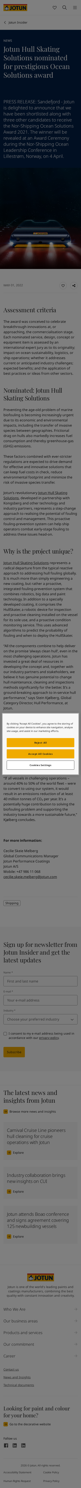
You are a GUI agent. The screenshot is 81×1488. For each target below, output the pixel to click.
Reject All (40, 742)
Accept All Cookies (40, 753)
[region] (40, 744)
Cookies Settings (40, 765)
